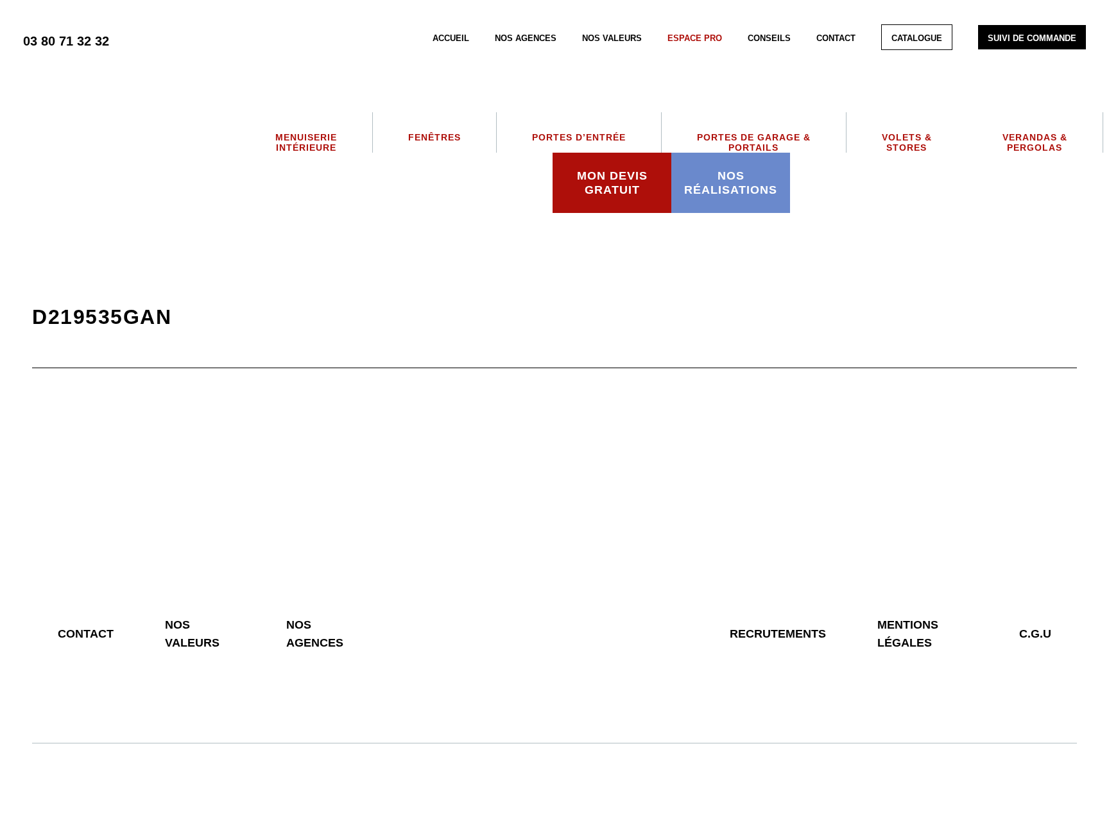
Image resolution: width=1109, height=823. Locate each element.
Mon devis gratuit (612, 182)
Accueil (451, 38)
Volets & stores (907, 142)
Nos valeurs (612, 38)
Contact (835, 38)
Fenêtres (434, 137)
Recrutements (778, 633)
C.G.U (1035, 633)
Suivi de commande (1032, 38)
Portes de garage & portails (754, 142)
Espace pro (694, 38)
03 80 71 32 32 (66, 41)
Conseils (769, 38)
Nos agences (525, 38)
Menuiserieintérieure (306, 142)
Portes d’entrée (579, 137)
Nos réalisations (730, 182)
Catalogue (916, 38)
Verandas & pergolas (1034, 142)
